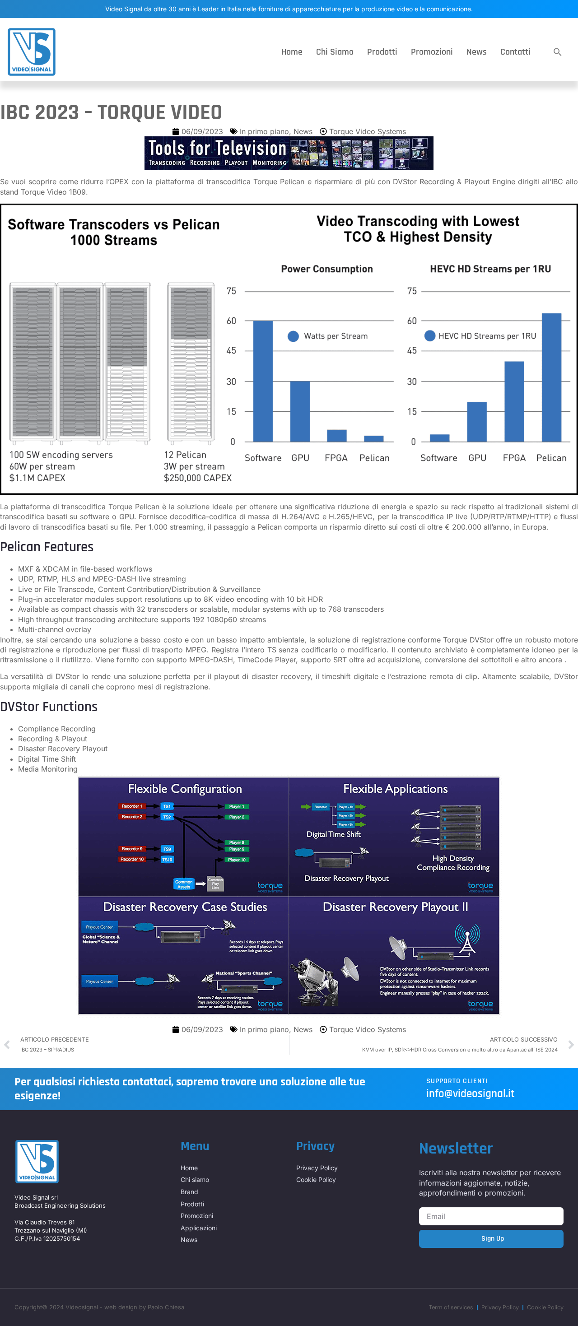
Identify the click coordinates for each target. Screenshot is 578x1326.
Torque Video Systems (367, 131)
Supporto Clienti (457, 1081)
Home (292, 52)
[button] (557, 52)
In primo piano (264, 131)
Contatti (515, 52)
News (476, 52)
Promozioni (432, 52)
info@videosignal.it (470, 1094)
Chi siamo (335, 52)
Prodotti (382, 52)
